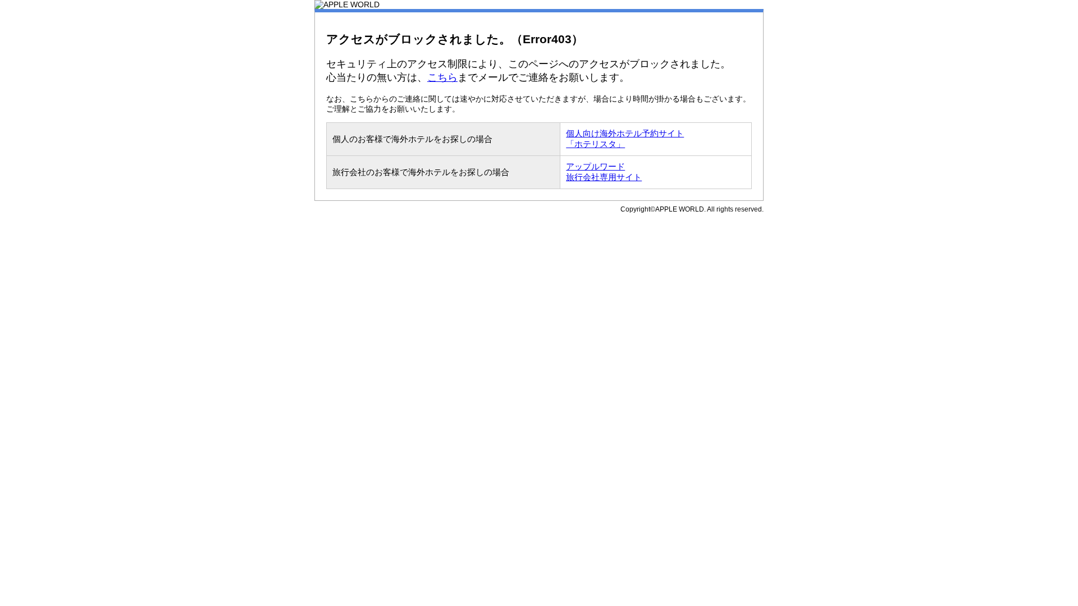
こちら (442, 77)
